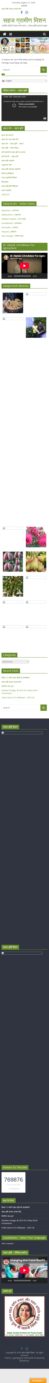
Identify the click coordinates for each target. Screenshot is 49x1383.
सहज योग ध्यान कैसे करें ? (10, 139)
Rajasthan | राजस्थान (10, 210)
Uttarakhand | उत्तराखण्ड (11, 223)
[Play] (5, 276)
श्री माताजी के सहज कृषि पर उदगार (13, 152)
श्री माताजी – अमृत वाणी (9, 156)
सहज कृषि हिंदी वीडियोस (9, 186)
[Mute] (39, 276)
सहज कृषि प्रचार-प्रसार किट (11, 8)
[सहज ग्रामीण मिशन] (4, 34)
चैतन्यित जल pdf (7, 686)
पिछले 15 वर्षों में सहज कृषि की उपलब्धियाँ (15, 677)
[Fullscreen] (44, 276)
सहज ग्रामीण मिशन (24, 20)
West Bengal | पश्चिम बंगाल (12, 236)
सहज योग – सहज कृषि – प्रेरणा (12, 143)
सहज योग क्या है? (7, 135)
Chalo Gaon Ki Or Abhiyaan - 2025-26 (17, 697)
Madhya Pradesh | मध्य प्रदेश (13, 219)
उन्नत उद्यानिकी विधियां (9, 177)
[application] (24, 108)
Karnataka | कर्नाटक (9, 227)
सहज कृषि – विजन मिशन (10, 148)
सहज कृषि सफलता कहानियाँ (10, 169)
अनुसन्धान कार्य (6, 164)
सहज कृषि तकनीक (7, 160)
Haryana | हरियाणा (8, 231)
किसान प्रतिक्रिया (7, 173)
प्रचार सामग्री (6, 190)
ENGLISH (5, 194)
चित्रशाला (4, 181)
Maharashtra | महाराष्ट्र (11, 214)
